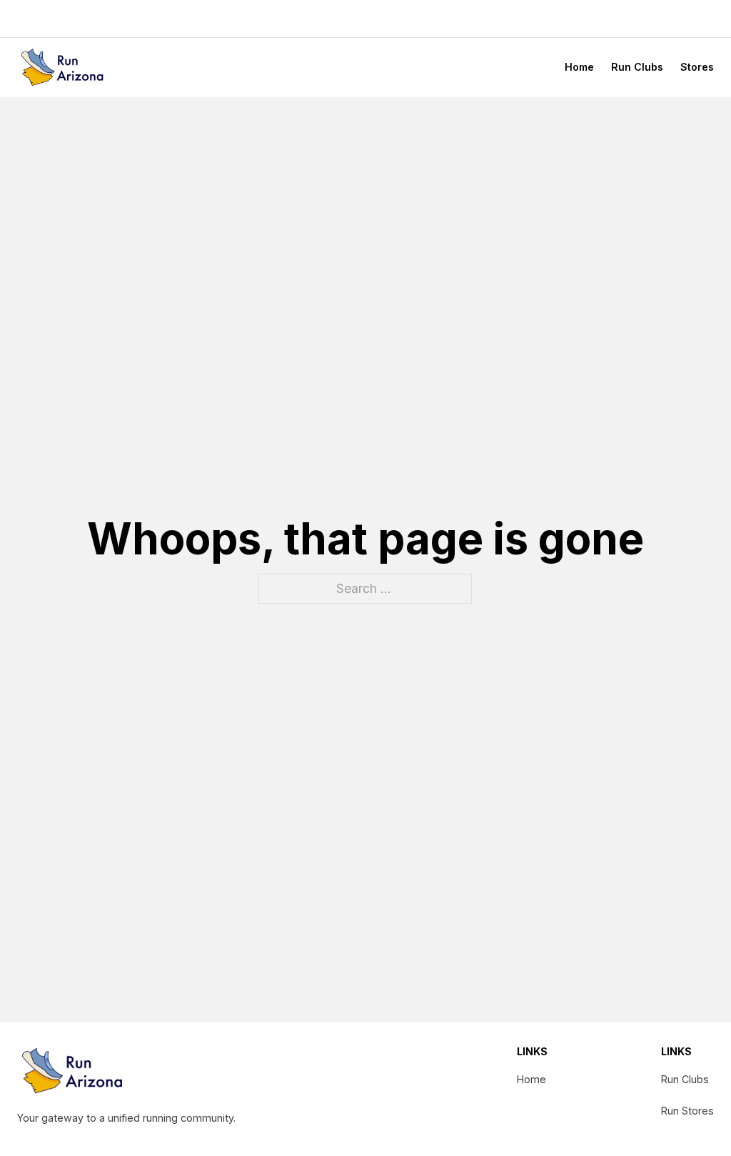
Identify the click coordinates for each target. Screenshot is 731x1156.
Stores (697, 67)
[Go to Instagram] (687, 18)
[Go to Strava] (708, 18)
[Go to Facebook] (666, 18)
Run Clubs (637, 67)
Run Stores (687, 1111)
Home (579, 67)
